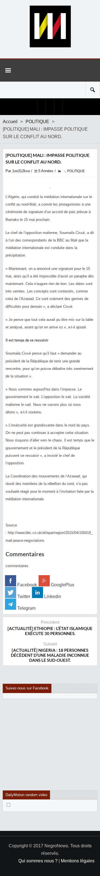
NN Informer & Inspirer (50, 26)
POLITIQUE (37, 121)
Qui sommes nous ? (38, 860)
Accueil (10, 121)
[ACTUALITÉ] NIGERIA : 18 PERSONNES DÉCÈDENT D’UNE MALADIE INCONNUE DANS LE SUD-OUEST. (50, 655)
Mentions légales (77, 860)
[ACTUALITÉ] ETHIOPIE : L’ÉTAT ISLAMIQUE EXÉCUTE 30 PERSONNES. (50, 631)
